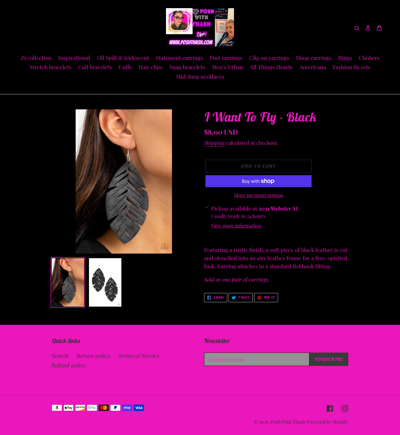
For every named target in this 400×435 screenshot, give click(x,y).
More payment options (258, 195)
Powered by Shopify (327, 422)
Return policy (93, 355)
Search (60, 355)
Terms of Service (138, 355)
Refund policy (69, 365)
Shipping (214, 142)
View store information (236, 225)
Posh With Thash (288, 422)
